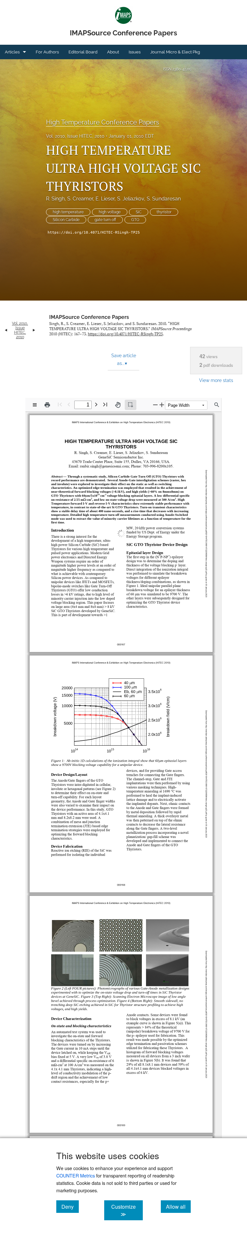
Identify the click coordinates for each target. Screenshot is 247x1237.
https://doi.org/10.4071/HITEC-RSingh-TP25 (94, 232)
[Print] (47, 405)
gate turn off (105, 220)
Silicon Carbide (66, 220)
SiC (139, 212)
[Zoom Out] (155, 405)
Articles (12, 52)
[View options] (34, 405)
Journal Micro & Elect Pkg (175, 52)
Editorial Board (83, 52)
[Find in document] (217, 405)
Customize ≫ (126, 1210)
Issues (135, 52)
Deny (70, 1206)
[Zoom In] (162, 405)
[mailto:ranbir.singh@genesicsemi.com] (103, 464)
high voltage (110, 212)
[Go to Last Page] (105, 404)
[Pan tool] (118, 405)
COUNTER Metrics (75, 1175)
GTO (135, 220)
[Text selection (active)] (130, 405)
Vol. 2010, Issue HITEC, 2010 (75, 136)
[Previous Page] (69, 404)
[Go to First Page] (60, 404)
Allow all (178, 1206)
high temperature (68, 212)
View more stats (216, 380)
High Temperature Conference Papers (102, 122)
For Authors (47, 52)
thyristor (164, 212)
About (113, 52)
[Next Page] (96, 404)
